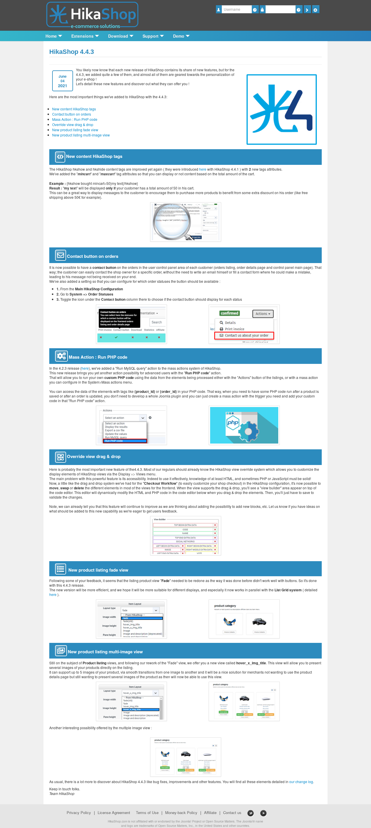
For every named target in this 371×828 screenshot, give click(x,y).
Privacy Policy (79, 812)
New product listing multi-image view (81, 134)
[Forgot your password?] (299, 9)
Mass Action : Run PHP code (74, 119)
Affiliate (210, 812)
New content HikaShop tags (74, 108)
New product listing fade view (75, 129)
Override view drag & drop (72, 124)
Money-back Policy (181, 812)
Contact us (232, 812)
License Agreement (114, 812)
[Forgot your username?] (255, 9)
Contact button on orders (71, 114)
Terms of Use (147, 812)
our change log (301, 781)
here (202, 169)
